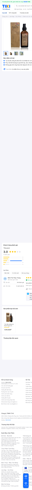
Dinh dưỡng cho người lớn (10, 443)
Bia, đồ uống (7, 455)
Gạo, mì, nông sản (9, 454)
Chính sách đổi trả (5, 395)
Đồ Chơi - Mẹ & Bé (6, 436)
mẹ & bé (29, 9)
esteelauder (12, 427)
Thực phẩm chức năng (9, 473)
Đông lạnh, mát (11, 453)
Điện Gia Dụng (5, 484)
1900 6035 (8, 420)
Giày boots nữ (28, 463)
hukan (13, 428)
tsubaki (23, 428)
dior (7, 427)
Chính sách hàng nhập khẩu (8, 399)
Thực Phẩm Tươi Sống (7, 448)
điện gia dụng (18, 9)
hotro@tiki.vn (14, 401)
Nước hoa (7, 480)
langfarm (8, 428)
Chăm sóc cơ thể (9, 474)
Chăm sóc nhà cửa (10, 459)
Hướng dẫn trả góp (5, 397)
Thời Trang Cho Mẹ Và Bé (7, 437)
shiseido (3, 428)
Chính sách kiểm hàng (6, 393)
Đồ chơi (16, 437)
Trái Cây (3, 450)
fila (20, 428)
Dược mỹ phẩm (15, 481)
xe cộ (24, 9)
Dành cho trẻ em (9, 457)
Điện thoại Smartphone (7, 464)
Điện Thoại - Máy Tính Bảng (9, 462)
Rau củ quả (6, 451)
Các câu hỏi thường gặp (7, 385)
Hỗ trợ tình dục (13, 480)
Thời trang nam (27, 446)
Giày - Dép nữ (27, 458)
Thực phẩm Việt (14, 451)
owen (27, 427)
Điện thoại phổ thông (9, 465)
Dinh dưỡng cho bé (9, 441)
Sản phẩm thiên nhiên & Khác (10, 476)
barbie (23, 427)
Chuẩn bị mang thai (9, 445)
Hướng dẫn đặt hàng (6, 389)
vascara (3, 427)
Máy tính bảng (8, 467)
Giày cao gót (26, 460)
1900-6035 (8, 382)
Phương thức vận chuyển (7, 391)
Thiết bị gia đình (14, 486)
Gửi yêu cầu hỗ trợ (5, 387)
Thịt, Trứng (9, 450)
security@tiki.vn (13, 404)
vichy (17, 428)
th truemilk (18, 427)
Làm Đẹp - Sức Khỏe (7, 470)
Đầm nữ (28, 437)
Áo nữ (24, 437)
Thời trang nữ (27, 436)
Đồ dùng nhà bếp (5, 486)
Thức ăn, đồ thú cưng (9, 458)
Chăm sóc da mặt (5, 471)
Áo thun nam (26, 447)
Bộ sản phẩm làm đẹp (10, 480)
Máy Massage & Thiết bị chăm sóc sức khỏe (11, 475)
